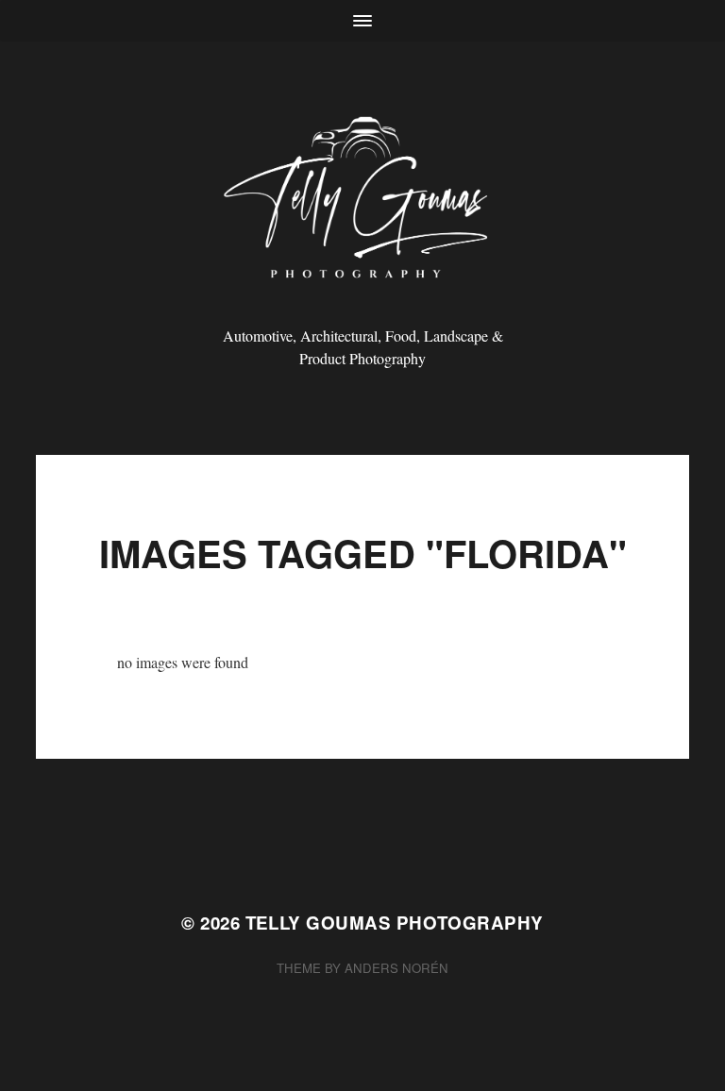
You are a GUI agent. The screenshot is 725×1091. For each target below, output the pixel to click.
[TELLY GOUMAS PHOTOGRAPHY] (363, 204)
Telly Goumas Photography (394, 922)
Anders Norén (396, 968)
